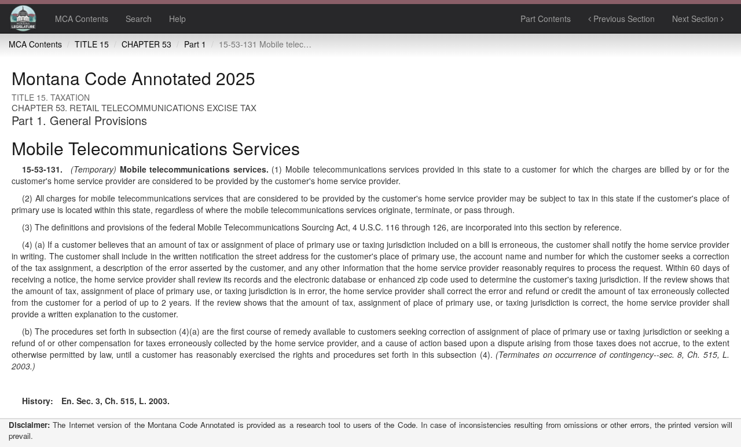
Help (177, 18)
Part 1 (195, 44)
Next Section (696, 18)
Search (139, 18)
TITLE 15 (92, 44)
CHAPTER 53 (146, 44)
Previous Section (623, 18)
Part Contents (545, 18)
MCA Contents (81, 18)
